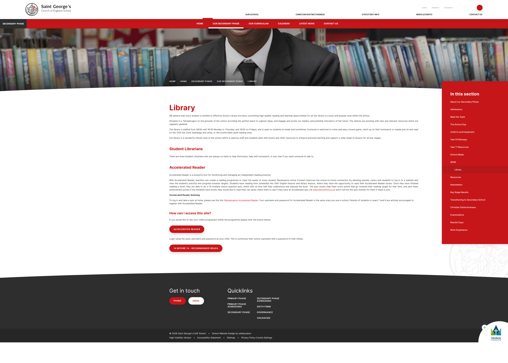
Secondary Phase (201, 81)
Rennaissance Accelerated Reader (241, 200)
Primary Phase (237, 298)
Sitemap (231, 337)
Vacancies (263, 318)
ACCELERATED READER (187, 229)
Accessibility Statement (209, 337)
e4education (245, 333)
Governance (265, 312)
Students (448, 8)
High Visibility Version (180, 337)
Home (172, 81)
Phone (178, 300)
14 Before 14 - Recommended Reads (196, 248)
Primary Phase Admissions (237, 305)
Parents (435, 8)
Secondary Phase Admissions (268, 299)
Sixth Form (264, 306)
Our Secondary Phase (230, 81)
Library (252, 81)
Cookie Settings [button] (264, 337)
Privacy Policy (248, 337)
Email (196, 300)
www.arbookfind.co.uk (324, 189)
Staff (424, 8)
